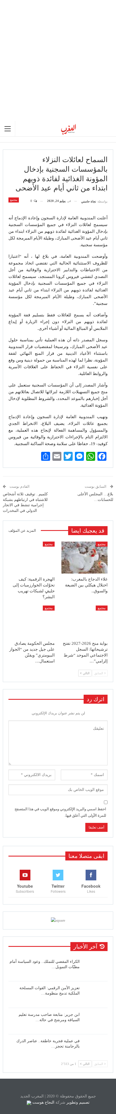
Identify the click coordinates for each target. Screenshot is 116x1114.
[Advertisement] (58, 60)
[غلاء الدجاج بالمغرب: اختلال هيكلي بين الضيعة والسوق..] (84, 558)
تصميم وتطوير (78, 1102)
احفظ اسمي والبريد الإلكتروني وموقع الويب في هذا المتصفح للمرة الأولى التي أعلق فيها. (60, 812)
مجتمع (13, 199)
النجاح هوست (42, 1102)
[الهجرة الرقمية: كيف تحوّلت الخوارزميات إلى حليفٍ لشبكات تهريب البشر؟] (31, 558)
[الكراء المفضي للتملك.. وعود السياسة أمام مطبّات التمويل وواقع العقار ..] (95, 968)
